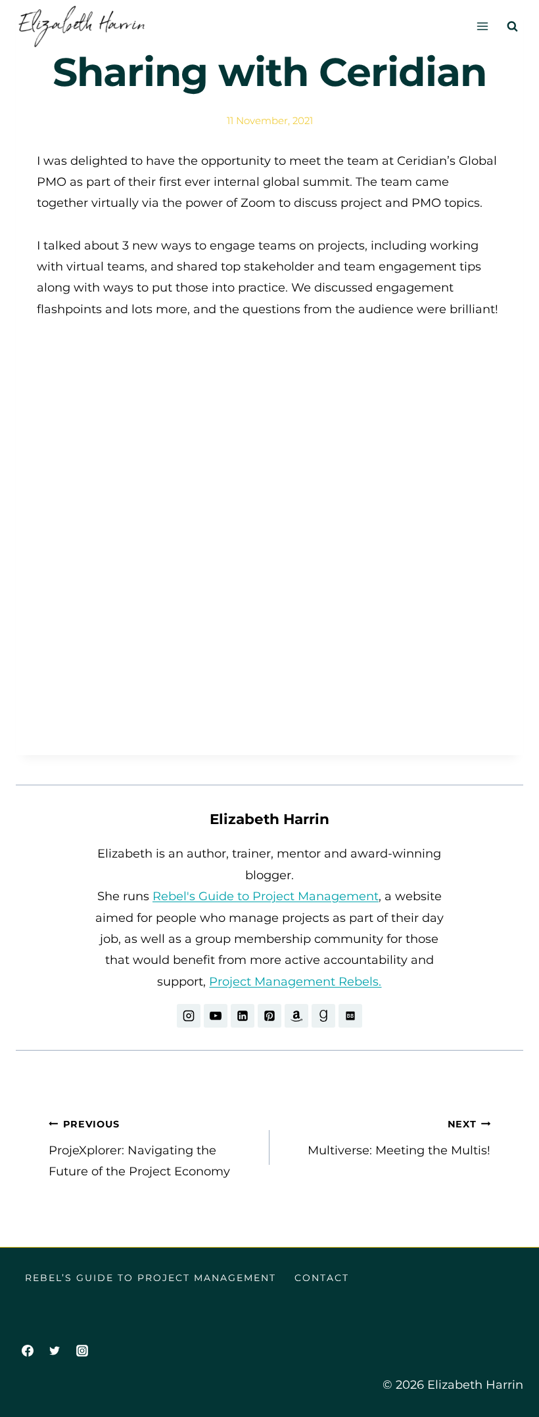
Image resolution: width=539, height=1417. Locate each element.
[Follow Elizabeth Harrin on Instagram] (188, 1016)
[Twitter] (54, 1350)
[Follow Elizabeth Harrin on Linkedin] (242, 1016)
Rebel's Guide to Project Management (265, 896)
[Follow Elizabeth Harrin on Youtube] (215, 1016)
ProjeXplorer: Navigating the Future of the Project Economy (139, 1148)
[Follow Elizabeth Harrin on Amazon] (296, 1016)
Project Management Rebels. (295, 981)
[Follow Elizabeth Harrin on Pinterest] (269, 1016)
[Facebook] (27, 1350)
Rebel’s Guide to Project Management (150, 1278)
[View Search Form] (512, 26)
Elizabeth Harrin (269, 818)
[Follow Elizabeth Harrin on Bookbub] (350, 1016)
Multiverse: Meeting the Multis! (399, 1138)
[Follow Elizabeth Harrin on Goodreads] (323, 1016)
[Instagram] (82, 1350)
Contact (321, 1278)
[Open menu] (482, 26)
